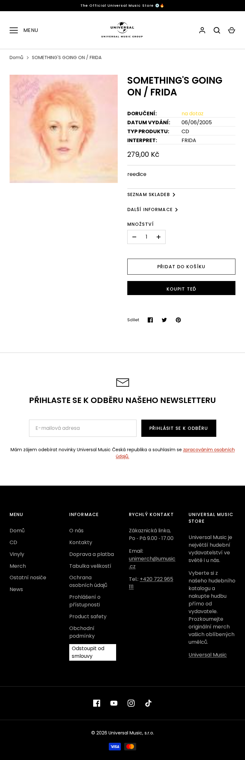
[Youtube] (114, 703)
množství (140, 224)
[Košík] (232, 30)
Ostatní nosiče (28, 577)
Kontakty (80, 542)
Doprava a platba (91, 554)
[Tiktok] (148, 703)
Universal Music (208, 654)
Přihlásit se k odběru (178, 428)
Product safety (88, 616)
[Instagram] (131, 703)
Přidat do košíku (181, 266)
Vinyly (17, 554)
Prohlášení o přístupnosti (84, 600)
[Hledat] (217, 30)
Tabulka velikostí (90, 566)
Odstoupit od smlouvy (88, 652)
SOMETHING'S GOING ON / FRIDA (66, 57)
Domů (16, 57)
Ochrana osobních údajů (88, 581)
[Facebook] (97, 703)
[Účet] (202, 30)
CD (13, 542)
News (16, 589)
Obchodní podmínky (82, 632)
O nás (76, 530)
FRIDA (189, 140)
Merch (18, 566)
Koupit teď (181, 289)
